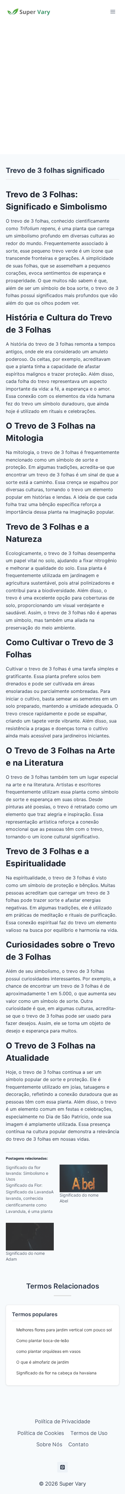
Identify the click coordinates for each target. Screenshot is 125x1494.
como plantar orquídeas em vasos (48, 1351)
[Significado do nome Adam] (30, 1236)
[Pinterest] (62, 1467)
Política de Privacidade (62, 1421)
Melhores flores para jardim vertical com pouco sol (64, 1329)
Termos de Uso (89, 1433)
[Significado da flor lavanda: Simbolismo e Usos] (33, 1191)
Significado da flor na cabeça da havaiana (56, 1372)
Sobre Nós (49, 1444)
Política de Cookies (40, 1433)
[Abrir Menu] (112, 11)
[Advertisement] (62, 88)
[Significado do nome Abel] (84, 1178)
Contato (78, 1444)
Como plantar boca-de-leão (42, 1340)
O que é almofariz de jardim (42, 1362)
